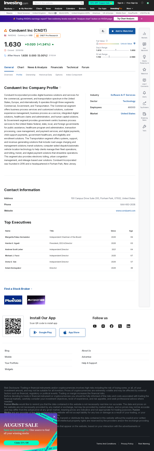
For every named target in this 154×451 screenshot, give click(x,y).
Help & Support (89, 363)
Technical (72, 67)
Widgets (9, 369)
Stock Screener (23, 13)
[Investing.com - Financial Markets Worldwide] (16, 3)
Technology (129, 101)
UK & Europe (108, 13)
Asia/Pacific (133, 13)
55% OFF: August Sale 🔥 (101, 3)
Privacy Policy (127, 444)
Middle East (121, 13)
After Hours (14, 55)
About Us (86, 350)
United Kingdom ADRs (81, 13)
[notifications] (142, 2)
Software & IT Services (123, 95)
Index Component (74, 75)
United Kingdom (39, 13)
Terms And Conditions (106, 444)
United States (128, 113)
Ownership (30, 75)
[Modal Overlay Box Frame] (28, 432)
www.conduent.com (125, 210)
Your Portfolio (11, 363)
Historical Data (45, 75)
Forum (85, 67)
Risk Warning (144, 444)
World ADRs (64, 13)
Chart (20, 67)
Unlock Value (126, 44)
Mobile (8, 357)
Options (59, 75)
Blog (7, 350)
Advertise (86, 357)
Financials (57, 67)
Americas (96, 13)
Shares (9, 13)
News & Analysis (37, 67)
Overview (8, 75)
